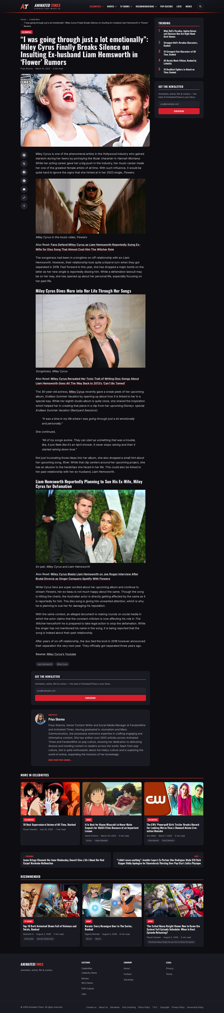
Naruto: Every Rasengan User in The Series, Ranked (108, 927)
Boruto (89, 939)
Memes (189, 6)
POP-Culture (166, 6)
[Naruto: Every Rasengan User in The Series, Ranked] (111, 900)
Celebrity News (89, 972)
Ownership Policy (195, 1007)
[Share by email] (24, 189)
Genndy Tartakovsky (45, 939)
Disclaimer (115, 1007)
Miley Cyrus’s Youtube (61, 654)
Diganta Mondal (92, 934)
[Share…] (24, 206)
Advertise (128, 979)
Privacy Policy (178, 1007)
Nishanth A (28, 934)
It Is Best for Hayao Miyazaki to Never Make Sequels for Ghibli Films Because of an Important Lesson (112, 828)
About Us (103, 1007)
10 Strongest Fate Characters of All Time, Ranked (180, 53)
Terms (169, 974)
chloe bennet (153, 840)
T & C (155, 1007)
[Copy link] (24, 197)
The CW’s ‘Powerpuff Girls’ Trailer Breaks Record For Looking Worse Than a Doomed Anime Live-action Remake (173, 828)
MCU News (87, 982)
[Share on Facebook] (24, 172)
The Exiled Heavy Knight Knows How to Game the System (171, 942)
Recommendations (145, 6)
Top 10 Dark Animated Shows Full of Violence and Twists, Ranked (49, 927)
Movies (110, 6)
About (127, 968)
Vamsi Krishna (91, 836)
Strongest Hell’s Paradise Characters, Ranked (181, 44)
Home (23, 19)
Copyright (164, 1007)
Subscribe (90, 697)
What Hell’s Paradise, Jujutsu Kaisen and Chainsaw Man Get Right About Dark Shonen (180, 33)
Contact (128, 974)
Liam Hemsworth (44, 664)
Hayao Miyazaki (101, 840)
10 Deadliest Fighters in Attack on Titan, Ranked (179, 71)
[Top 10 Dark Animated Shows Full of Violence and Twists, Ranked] (50, 900)
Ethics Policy (144, 1007)
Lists (179, 6)
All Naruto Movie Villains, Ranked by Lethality (180, 62)
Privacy (170, 968)
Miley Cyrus (76, 391)
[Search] (200, 6)
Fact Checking (129, 1007)
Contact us (91, 1007)
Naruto (98, 939)
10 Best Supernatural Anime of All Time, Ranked (49, 824)
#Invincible (29, 939)
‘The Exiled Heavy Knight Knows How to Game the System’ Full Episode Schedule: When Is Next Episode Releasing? (173, 929)
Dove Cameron (168, 840)
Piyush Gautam (30, 829)
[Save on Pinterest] (24, 155)
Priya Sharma (27, 68)
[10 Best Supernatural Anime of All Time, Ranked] (50, 798)
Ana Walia (151, 836)
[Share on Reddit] (24, 180)
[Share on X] (24, 163)
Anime (88, 819)
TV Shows (125, 6)
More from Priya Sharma (60, 760)
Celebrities (95, 6)
